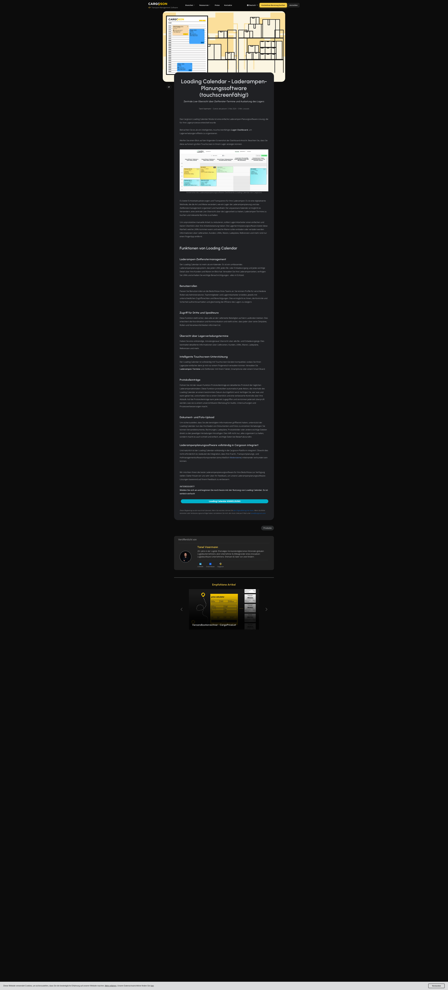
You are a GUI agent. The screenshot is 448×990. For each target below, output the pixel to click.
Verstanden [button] (436, 986)
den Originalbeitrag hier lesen (243, 510)
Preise (217, 5)
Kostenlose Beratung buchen (273, 5)
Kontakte (228, 5)
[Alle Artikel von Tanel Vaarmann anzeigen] (185, 557)
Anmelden (293, 5)
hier (152, 986)
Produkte (267, 528)
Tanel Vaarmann (205, 109)
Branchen (189, 5)
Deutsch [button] (252, 5)
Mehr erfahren (110, 986)
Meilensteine (235, 457)
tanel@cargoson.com (258, 513)
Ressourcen (204, 5)
